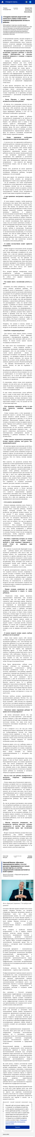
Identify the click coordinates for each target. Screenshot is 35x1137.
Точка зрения (29, 856)
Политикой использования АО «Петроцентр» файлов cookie (16, 1121)
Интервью (28, 10)
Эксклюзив (28, 12)
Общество (28, 8)
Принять (17, 1127)
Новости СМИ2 (6, 1134)
